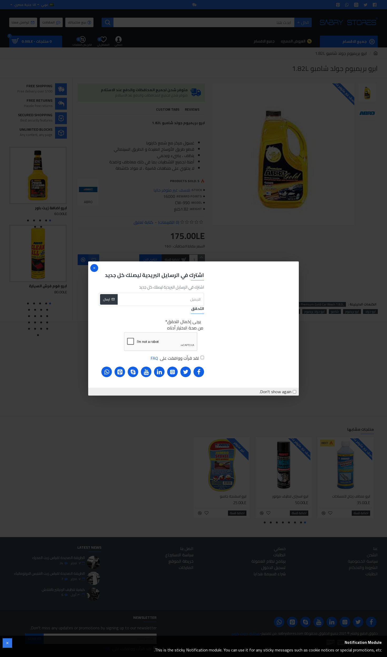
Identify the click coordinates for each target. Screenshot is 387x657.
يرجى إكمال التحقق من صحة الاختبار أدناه (185, 325)
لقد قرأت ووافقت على (175, 358)
